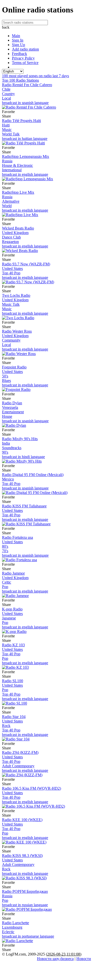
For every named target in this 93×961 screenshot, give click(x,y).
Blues (6, 380)
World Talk (11, 134)
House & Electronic (17, 165)
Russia (7, 161)
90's (5, 452)
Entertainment (13, 412)
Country (8, 94)
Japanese (9, 618)
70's (5, 551)
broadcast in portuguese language (28, 936)
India (6, 443)
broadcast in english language (25, 174)
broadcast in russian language (25, 905)
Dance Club (11, 237)
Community (11, 340)
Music (7, 129)
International (12, 170)
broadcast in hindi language (23, 457)
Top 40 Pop (11, 273)
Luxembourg (12, 927)
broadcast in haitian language (24, 138)
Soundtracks (11, 448)
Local (6, 98)
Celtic (6, 582)
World (7, 206)
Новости (83, 959)
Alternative (10, 201)
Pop (5, 587)
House (7, 416)
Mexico (8, 479)
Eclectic (8, 932)
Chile (6, 89)
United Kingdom (15, 233)
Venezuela (10, 407)
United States (12, 268)
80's (5, 546)
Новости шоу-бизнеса (55, 959)
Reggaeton (10, 242)
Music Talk (11, 304)
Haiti (6, 125)
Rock (6, 725)
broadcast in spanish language (25, 103)
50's (5, 376)
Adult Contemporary (18, 766)
